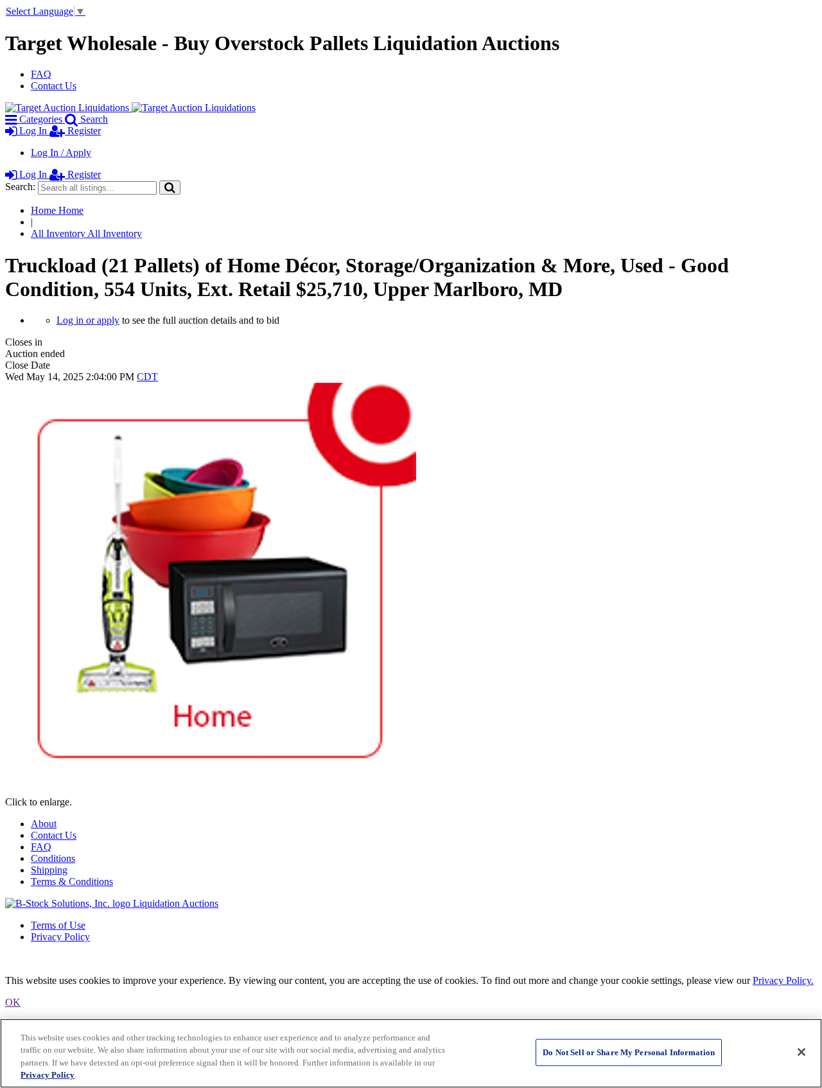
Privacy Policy (60, 936)
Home (57, 210)
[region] (411, 1053)
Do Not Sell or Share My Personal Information (629, 1052)
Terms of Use (58, 925)
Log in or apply (88, 320)
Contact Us (53, 85)
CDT (147, 376)
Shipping (49, 869)
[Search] (169, 187)
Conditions (53, 858)
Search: (20, 186)
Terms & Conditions (72, 881)
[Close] (801, 1052)
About (44, 823)
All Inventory (86, 233)
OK (13, 1002)
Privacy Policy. (783, 980)
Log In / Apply (61, 152)
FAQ (41, 74)
